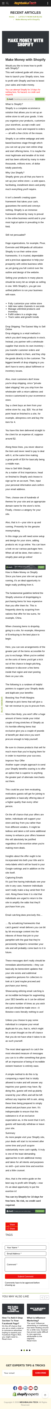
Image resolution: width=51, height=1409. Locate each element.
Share (12, 1224)
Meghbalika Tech (29, 1402)
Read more (7, 1341)
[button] (3, 3)
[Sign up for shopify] (25, 567)
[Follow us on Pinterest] (20, 1388)
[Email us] (36, 1388)
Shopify (23, 476)
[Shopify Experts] (25, 1394)
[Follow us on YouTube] (30, 1388)
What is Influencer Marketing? (11, 1319)
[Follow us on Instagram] (25, 1388)
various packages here (30, 548)
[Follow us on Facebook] (15, 1388)
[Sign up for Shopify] (25, 99)
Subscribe (40, 1373)
